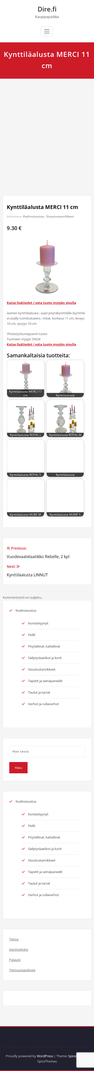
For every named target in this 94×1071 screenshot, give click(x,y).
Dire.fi (47, 9)
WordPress (45, 1056)
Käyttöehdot (18, 949)
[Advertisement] (47, 128)
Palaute (15, 959)
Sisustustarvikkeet (60, 216)
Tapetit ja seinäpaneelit (45, 681)
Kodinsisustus (33, 216)
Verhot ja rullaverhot (43, 704)
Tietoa (14, 939)
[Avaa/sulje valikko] (47, 31)
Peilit (31, 634)
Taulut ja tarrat (39, 692)
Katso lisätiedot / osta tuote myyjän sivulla (41, 302)
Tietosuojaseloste (22, 970)
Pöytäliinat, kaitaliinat (44, 646)
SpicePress (76, 1056)
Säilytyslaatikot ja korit (45, 658)
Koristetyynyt (38, 623)
